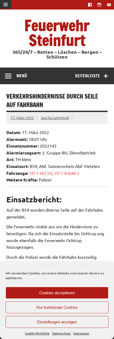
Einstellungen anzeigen (57, 322)
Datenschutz (61, 333)
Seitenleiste (87, 76)
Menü (21, 76)
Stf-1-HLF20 (40, 173)
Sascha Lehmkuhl (55, 117)
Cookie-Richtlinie (37, 333)
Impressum (81, 333)
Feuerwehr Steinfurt (57, 33)
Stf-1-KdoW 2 (66, 173)
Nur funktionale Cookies (57, 307)
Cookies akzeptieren (57, 293)
